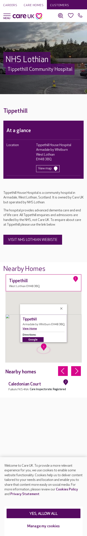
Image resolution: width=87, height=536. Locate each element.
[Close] (62, 308)
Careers (10, 5)
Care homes (34, 5)
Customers (59, 5)
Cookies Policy (67, 489)
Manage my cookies (43, 526)
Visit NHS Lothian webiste (32, 239)
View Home (30, 328)
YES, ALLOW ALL (43, 513)
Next (76, 371)
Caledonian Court (24, 384)
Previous (63, 371)
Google (33, 339)
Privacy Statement (24, 494)
